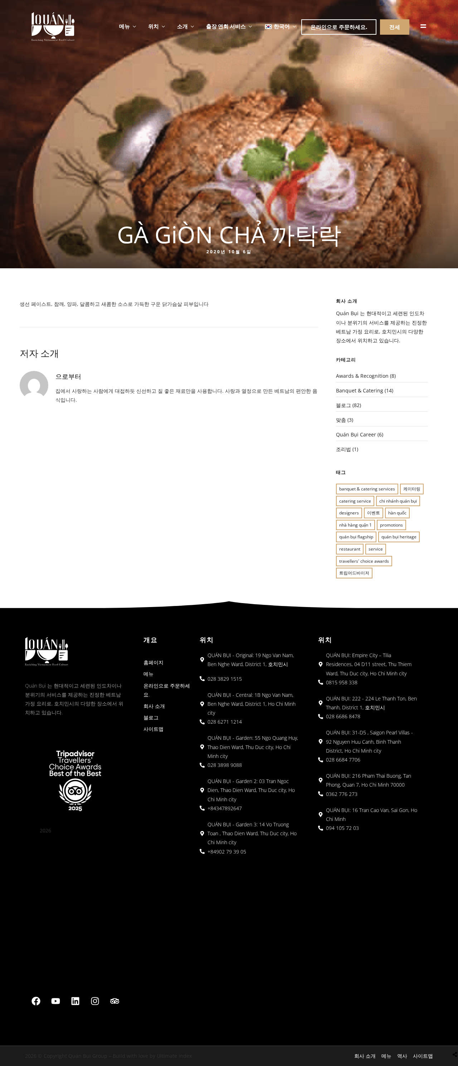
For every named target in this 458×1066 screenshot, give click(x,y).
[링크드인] (75, 1001)
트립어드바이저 (354, 573)
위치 (153, 26)
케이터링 (411, 489)
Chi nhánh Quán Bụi (398, 501)
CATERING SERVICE (355, 501)
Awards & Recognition (362, 375)
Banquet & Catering (359, 390)
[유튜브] (56, 1001)
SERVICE (376, 549)
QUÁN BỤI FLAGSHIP (356, 537)
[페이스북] (36, 1001)
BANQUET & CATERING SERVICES (367, 489)
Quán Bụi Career (356, 434)
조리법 (343, 449)
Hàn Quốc (397, 513)
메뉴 (124, 26)
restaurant (349, 549)
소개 (182, 26)
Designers (349, 513)
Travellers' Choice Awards (364, 561)
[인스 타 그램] (95, 1001)
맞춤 (341, 419)
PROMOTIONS (391, 525)
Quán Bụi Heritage (398, 537)
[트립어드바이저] (115, 1001)
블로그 (343, 405)
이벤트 (373, 513)
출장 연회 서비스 (226, 26)
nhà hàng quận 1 (355, 525)
